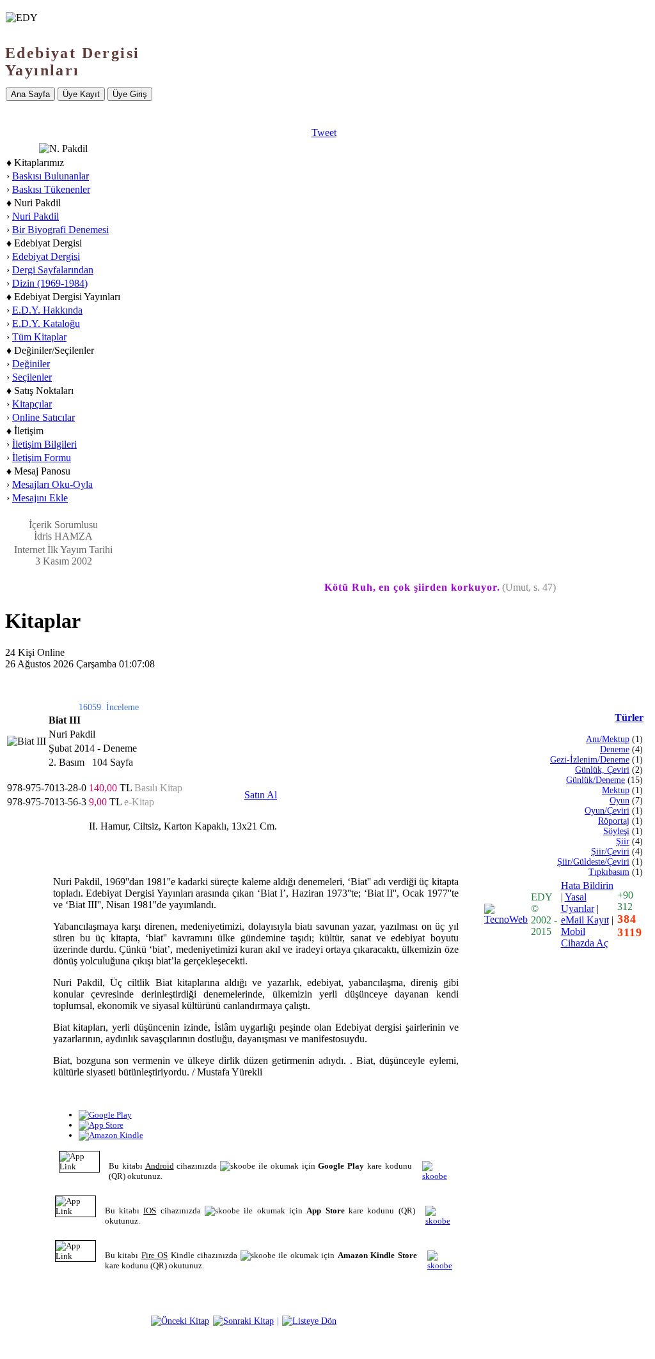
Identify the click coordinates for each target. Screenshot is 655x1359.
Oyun (619, 800)
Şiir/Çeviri (610, 851)
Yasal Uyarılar (577, 903)
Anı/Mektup (607, 739)
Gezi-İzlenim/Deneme (589, 759)
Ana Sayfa (30, 94)
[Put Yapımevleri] (180, 1321)
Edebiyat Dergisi (46, 256)
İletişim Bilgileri (44, 444)
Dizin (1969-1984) (50, 283)
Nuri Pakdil (35, 216)
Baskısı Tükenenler (51, 189)
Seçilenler (32, 377)
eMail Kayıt (585, 920)
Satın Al (260, 794)
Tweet (324, 132)
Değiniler (31, 363)
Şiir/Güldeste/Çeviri (593, 862)
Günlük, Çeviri (602, 770)
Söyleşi (616, 831)
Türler (629, 717)
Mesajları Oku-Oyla (52, 484)
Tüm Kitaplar (39, 336)
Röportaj (613, 821)
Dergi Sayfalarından (52, 269)
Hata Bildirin (587, 885)
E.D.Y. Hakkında (47, 310)
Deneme (614, 749)
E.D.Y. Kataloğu (46, 323)
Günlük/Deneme (595, 780)
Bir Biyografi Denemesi (60, 229)
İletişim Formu (41, 457)
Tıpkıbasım (608, 872)
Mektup (615, 790)
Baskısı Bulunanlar (50, 176)
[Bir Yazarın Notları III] (243, 1321)
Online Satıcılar (43, 417)
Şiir (622, 841)
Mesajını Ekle (40, 497)
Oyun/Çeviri (607, 811)
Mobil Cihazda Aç (584, 937)
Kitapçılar (32, 404)
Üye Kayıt (81, 94)
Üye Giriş (130, 94)
